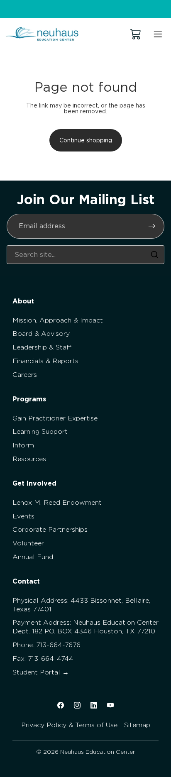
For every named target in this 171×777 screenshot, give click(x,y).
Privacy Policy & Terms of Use (69, 725)
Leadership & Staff (41, 347)
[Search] (154, 254)
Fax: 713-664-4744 (42, 658)
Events (23, 516)
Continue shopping (85, 140)
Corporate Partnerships (50, 529)
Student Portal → (40, 672)
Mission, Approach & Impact (57, 320)
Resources (29, 459)
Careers (24, 375)
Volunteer (28, 543)
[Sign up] (152, 226)
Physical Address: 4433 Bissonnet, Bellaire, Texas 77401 (81, 604)
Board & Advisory (41, 333)
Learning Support (40, 431)
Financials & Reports (45, 361)
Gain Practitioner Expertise (55, 418)
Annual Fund (32, 557)
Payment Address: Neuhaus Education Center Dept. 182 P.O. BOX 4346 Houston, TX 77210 (85, 626)
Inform (23, 445)
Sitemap (137, 725)
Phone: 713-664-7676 (46, 645)
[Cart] (135, 34)
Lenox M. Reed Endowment (57, 502)
